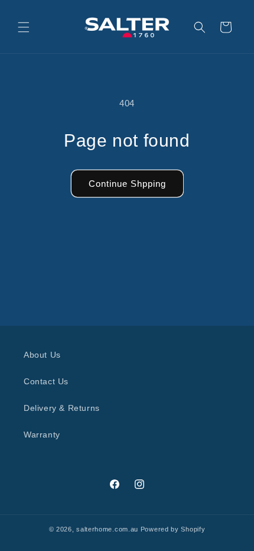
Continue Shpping (127, 184)
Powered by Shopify (173, 529)
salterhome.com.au (107, 529)
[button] (24, 27)
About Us (42, 354)
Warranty (42, 434)
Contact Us (46, 381)
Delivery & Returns (62, 408)
